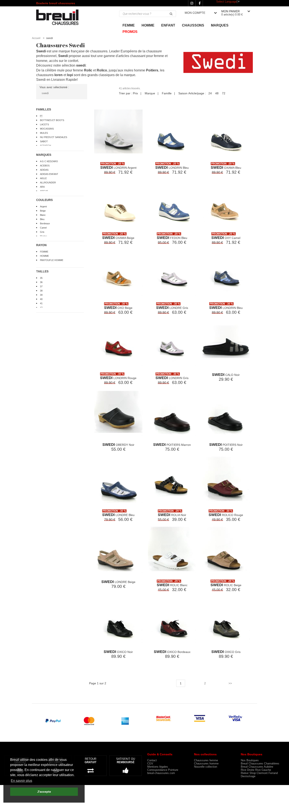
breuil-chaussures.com (161, 773)
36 (41, 282)
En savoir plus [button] (21, 780)
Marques (219, 25)
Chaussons (193, 25)
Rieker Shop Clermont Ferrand (259, 773)
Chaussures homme (206, 763)
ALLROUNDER (48, 182)
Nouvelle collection (205, 766)
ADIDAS (44, 170)
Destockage (248, 776)
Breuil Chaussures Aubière (257, 766)
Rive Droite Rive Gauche (256, 769)
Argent (43, 206)
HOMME (44, 256)
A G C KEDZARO (49, 161)
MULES (44, 133)
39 (41, 295)
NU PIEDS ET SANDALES (53, 137)
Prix (135, 93)
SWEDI (106, 167)
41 (41, 303)
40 (41, 299)
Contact (152, 760)
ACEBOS (45, 165)
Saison (182, 93)
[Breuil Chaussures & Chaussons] (61, 17)
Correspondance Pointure (162, 769)
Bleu (42, 219)
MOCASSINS (47, 128)
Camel (43, 227)
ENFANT (168, 25)
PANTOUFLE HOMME (51, 260)
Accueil (36, 38)
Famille (167, 93)
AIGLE (43, 178)
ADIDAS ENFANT (49, 174)
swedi (45, 93)
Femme (128, 25)
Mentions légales (157, 766)
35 (41, 278)
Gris (42, 232)
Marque (150, 93)
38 (41, 290)
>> (230, 683)
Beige (43, 210)
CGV (150, 763)
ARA (42, 186)
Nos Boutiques (250, 760)
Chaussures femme (206, 760)
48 (217, 93)
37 (41, 286)
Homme (148, 25)
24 (210, 93)
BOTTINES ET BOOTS (52, 120)
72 (223, 93)
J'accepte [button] (44, 791)
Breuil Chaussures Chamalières (260, 763)
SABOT (44, 141)
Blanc (43, 215)
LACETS (44, 124)
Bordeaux (45, 223)
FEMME (44, 251)
